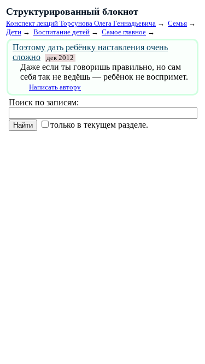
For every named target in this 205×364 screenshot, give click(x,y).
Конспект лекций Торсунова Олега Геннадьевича (81, 23)
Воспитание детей (61, 32)
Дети (13, 32)
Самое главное (124, 32)
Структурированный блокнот (72, 11)
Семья (177, 23)
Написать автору (55, 87)
